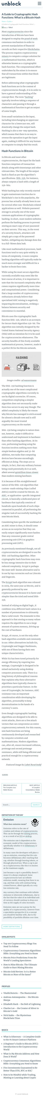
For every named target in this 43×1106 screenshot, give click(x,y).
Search (36, 805)
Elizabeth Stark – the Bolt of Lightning (22, 1004)
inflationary (30, 846)
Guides (9, 21)
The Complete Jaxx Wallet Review (10, 787)
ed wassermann (28, 380)
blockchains (34, 49)
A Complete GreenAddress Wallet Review (33, 788)
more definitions (11, 926)
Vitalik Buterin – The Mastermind (19, 993)
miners (5, 56)
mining (27, 834)
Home (4, 21)
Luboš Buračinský (32, 764)
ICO (21, 836)
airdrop (28, 836)
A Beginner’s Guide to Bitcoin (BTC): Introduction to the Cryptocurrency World (21, 1046)
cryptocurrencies (15, 31)
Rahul (11, 27)
